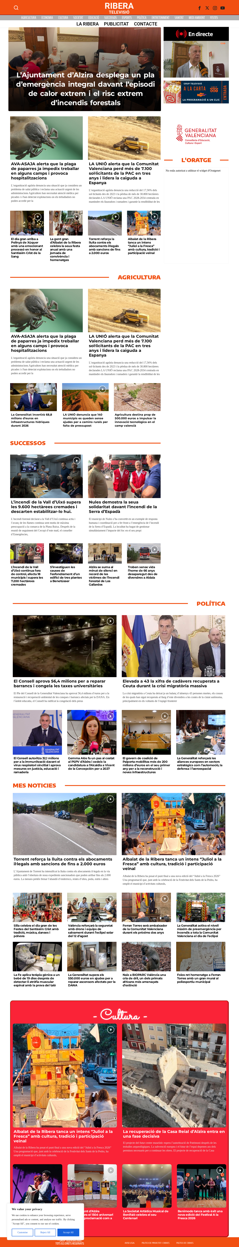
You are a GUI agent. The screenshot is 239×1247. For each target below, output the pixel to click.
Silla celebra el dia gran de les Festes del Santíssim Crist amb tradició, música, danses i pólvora (36, 931)
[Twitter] (207, 8)
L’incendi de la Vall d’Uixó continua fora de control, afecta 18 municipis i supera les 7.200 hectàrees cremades (27, 575)
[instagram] (215, 8)
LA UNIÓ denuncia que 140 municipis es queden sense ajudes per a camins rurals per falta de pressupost (85, 420)
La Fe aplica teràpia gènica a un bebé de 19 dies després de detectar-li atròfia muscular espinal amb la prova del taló (37, 980)
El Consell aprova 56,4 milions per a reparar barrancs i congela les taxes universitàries (60, 683)
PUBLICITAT (116, 24)
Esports (127, 17)
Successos (110, 17)
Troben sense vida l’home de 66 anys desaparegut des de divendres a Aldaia (142, 572)
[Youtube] (223, 8)
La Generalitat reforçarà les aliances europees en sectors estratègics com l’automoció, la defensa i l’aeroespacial (199, 763)
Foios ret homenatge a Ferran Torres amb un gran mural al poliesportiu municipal (199, 978)
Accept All (68, 1232)
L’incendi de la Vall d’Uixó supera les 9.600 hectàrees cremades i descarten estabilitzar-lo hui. (46, 507)
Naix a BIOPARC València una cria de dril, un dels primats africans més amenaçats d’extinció (144, 980)
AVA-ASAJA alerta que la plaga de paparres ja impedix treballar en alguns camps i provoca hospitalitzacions (45, 170)
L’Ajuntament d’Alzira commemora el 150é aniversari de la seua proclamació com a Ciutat (90, 1216)
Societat (78, 17)
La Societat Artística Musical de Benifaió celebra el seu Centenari (145, 1214)
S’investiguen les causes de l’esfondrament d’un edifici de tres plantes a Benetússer (66, 574)
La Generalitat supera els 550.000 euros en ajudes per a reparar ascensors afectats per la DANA (91, 980)
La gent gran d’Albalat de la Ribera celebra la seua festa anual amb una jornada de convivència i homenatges (65, 249)
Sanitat (179, 17)
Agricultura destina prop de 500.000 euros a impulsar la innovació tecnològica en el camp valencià (135, 420)
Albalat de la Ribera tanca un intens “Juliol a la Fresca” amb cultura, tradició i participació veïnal (144, 246)
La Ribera (87, 24)
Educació (93, 17)
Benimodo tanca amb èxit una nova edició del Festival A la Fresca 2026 (200, 1214)
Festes (214, 17)
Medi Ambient (197, 17)
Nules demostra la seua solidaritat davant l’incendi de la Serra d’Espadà (123, 507)
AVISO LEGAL (130, 1243)
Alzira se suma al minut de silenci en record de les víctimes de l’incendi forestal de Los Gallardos (104, 575)
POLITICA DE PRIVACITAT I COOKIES (155, 1243)
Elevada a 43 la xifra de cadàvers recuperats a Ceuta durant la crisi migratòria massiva (171, 683)
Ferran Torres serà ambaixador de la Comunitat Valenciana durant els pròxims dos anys (145, 929)
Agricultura (28, 17)
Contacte (145, 24)
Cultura (63, 17)
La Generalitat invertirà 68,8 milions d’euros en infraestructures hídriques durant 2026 (31, 420)
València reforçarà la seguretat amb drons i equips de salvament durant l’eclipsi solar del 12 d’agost (90, 931)
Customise (22, 1232)
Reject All (45, 1232)
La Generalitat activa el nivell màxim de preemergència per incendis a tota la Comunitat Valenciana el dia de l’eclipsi (199, 931)
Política (141, 17)
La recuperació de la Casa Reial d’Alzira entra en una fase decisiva (174, 1134)
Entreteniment (160, 17)
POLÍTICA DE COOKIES (184, 1243)
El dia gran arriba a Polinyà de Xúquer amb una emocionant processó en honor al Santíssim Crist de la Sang (27, 247)
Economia (47, 17)
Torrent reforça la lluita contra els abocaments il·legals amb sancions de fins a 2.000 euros (104, 246)
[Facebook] (200, 8)
